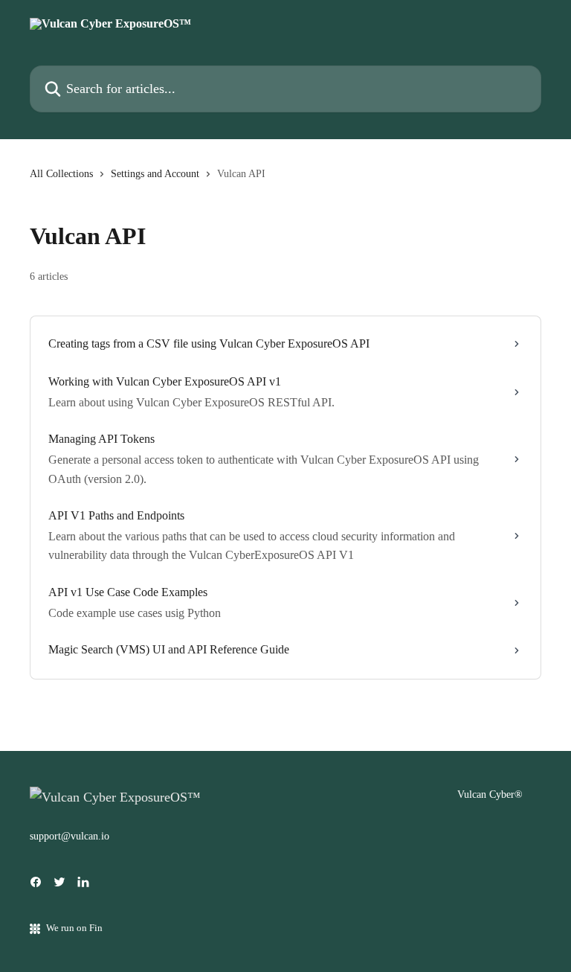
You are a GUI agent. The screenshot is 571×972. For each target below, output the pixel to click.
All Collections (61, 173)
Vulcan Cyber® (490, 794)
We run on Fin (74, 927)
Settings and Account (155, 173)
